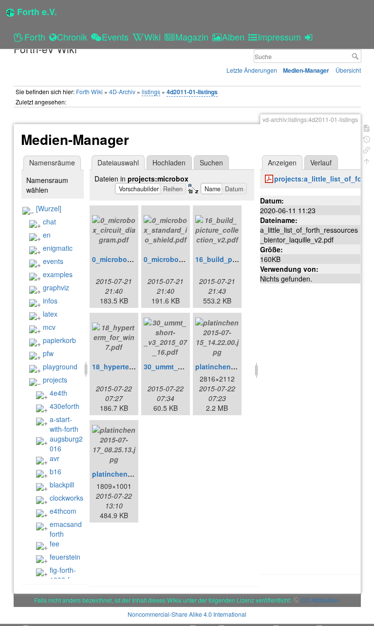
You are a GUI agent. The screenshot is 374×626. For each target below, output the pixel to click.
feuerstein (65, 557)
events (53, 261)
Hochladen (169, 162)
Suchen (211, 162)
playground (60, 366)
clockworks (66, 498)
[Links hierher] (366, 149)
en (47, 235)
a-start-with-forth (64, 424)
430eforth (64, 406)
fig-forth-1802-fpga (65, 575)
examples (58, 274)
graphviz (56, 287)
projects (55, 379)
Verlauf (321, 162)
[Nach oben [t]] (366, 160)
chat (49, 221)
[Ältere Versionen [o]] (366, 138)
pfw (48, 353)
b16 (55, 471)
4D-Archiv (122, 91)
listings (151, 91)
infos (50, 300)
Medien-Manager (306, 70)
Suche (356, 56)
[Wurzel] (48, 208)
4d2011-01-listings (192, 91)
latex (50, 314)
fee (54, 543)
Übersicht (348, 70)
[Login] (310, 36)
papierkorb (59, 340)
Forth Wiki (89, 91)
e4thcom (63, 511)
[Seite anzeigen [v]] (366, 127)
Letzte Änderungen (251, 70)
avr (54, 458)
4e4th (58, 393)
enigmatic (58, 248)
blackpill (62, 484)
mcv (49, 327)
